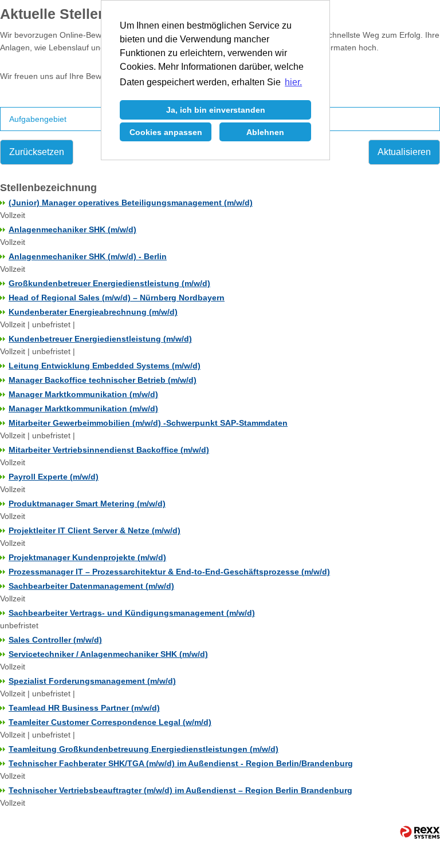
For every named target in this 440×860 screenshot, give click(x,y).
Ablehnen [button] (265, 132)
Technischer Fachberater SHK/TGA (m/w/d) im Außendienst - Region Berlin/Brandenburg (181, 763)
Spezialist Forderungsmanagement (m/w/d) (92, 680)
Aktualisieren (404, 152)
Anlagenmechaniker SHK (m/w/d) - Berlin (88, 256)
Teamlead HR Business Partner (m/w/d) (84, 707)
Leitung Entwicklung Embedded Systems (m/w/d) (105, 365)
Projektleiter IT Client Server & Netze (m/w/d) (94, 530)
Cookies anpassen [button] (165, 132)
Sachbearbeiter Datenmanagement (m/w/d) (91, 585)
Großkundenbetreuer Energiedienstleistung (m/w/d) (109, 283)
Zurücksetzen (36, 152)
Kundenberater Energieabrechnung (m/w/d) (93, 311)
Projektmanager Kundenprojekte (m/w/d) (87, 557)
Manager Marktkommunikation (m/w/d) (83, 394)
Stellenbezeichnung (48, 187)
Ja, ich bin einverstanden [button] (215, 109)
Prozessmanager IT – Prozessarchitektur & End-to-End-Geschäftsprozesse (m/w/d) (169, 571)
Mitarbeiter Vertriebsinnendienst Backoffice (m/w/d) (109, 449)
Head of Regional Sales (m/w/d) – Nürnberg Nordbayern (117, 297)
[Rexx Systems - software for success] (415, 832)
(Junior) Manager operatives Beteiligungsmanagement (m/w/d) (131, 202)
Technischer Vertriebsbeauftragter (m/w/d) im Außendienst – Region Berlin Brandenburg (180, 790)
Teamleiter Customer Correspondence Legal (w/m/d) (110, 722)
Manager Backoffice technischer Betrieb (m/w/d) (103, 380)
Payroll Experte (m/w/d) (54, 476)
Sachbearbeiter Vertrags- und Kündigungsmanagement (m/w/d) (132, 612)
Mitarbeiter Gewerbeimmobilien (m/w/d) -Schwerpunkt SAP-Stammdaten (148, 422)
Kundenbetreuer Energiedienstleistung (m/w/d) (100, 338)
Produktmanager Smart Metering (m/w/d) (87, 503)
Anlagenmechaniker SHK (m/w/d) (72, 229)
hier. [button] (293, 82)
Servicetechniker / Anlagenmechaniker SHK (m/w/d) (108, 654)
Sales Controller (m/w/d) (55, 639)
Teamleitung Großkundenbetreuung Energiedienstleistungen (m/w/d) (143, 749)
